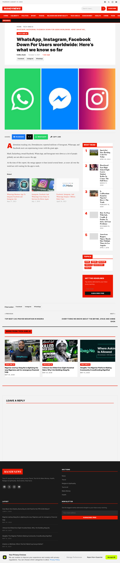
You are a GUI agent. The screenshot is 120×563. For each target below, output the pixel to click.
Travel (42, 16)
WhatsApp (39, 58)
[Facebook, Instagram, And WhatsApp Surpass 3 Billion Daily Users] (67, 184)
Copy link (57, 137)
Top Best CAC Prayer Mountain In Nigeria (24, 319)
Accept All (111, 557)
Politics (25, 16)
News (87, 262)
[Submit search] (103, 8)
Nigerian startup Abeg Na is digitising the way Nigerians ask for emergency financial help (22, 370)
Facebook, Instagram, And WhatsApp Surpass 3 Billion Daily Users (65, 196)
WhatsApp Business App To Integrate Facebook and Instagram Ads (16, 196)
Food (113, 16)
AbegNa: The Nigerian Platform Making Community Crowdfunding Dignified (96, 369)
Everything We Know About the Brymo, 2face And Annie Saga (88, 320)
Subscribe (112, 8)
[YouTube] (116, 2)
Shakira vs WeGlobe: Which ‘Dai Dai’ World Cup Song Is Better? (22, 544)
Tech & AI (88, 265)
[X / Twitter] (108, 2)
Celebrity (15, 16)
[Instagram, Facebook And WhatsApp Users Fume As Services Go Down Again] (43, 184)
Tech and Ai (75, 16)
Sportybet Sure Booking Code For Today (105, 153)
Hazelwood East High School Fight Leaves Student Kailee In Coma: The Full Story (104, 173)
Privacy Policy (55, 560)
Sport (33, 16)
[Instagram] (112, 2)
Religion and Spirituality (57, 16)
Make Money (87, 16)
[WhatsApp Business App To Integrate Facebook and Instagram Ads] (18, 184)
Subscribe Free (97, 293)
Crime (106, 16)
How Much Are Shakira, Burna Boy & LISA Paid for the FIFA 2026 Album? (26, 509)
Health (98, 16)
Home (6, 16)
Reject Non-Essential (94, 557)
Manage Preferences (74, 557)
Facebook (21, 58)
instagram (30, 58)
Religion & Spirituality (69, 483)
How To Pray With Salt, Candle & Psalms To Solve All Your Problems (105, 218)
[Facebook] (105, 2)
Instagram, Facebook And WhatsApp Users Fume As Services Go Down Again (40, 196)
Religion (102, 262)
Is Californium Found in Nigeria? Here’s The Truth (104, 196)
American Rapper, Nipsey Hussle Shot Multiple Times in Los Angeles (105, 240)
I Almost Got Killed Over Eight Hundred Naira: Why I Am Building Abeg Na (58, 369)
